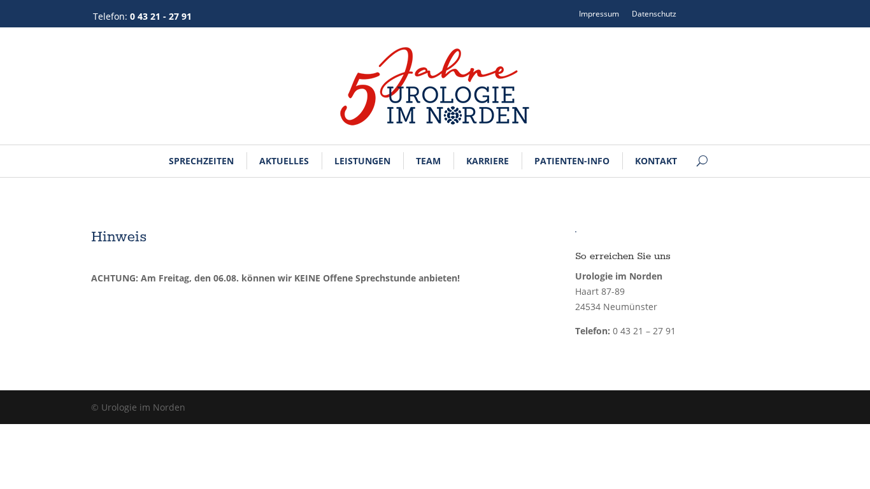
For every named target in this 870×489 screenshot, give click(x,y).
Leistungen (362, 161)
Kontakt (656, 161)
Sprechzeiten (201, 161)
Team (428, 161)
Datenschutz (654, 13)
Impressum (599, 13)
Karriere (487, 161)
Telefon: (142, 16)
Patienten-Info (572, 161)
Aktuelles (284, 161)
